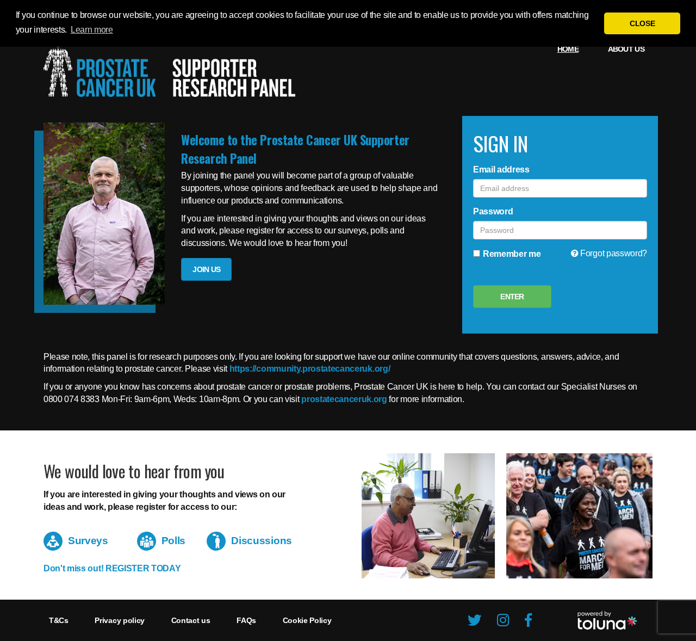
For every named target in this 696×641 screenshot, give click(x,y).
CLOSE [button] (642, 23)
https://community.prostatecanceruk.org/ (309, 368)
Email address (501, 169)
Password (493, 211)
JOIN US (206, 269)
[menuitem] (567, 49)
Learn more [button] (92, 29)
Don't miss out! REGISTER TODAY (112, 568)
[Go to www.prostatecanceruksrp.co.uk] (169, 67)
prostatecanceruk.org (344, 399)
